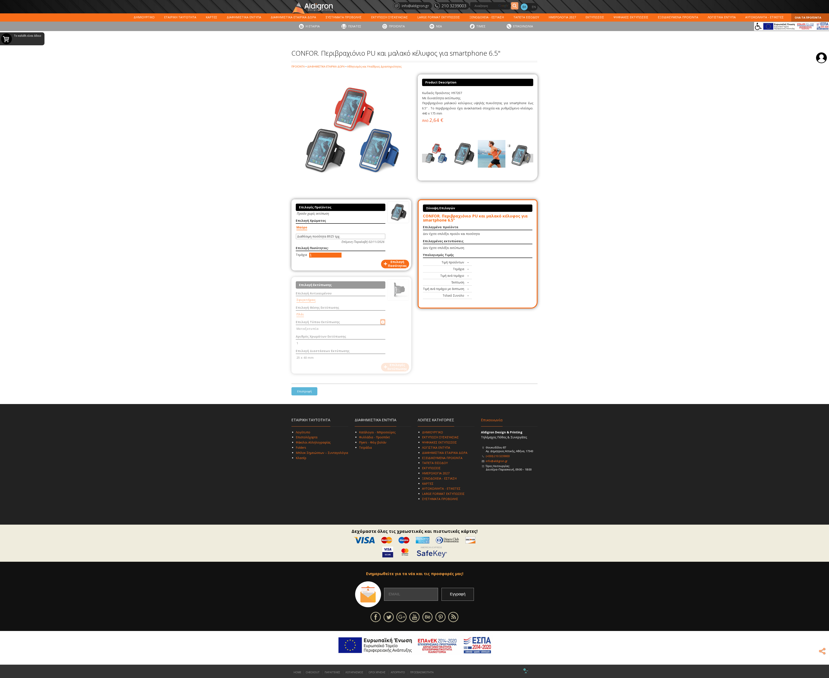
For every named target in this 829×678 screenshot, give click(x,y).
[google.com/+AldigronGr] (402, 617)
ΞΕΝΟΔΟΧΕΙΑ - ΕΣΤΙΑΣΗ (486, 17)
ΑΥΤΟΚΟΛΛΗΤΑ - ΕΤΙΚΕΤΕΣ (764, 17)
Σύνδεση (821, 57)
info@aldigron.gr (497, 461)
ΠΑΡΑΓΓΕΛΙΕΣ (332, 672)
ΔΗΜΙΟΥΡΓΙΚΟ (144, 17)
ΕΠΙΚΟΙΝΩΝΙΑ (523, 26)
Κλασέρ (301, 458)
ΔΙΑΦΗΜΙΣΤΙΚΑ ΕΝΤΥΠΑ (244, 17)
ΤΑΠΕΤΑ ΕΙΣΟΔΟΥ (526, 17)
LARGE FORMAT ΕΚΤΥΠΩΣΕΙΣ (438, 17)
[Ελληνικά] (524, 6)
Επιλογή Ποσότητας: (312, 248)
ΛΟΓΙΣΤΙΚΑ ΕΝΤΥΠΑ (722, 17)
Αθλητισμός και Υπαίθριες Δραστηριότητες (374, 66)
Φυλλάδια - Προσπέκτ (374, 437)
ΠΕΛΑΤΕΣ (354, 26)
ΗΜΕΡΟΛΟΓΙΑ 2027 (562, 17)
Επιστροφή (304, 391)
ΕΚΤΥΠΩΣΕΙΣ (594, 17)
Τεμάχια (301, 255)
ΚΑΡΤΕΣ (211, 17)
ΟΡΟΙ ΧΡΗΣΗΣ (377, 672)
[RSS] (453, 617)
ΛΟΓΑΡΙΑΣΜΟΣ (354, 672)
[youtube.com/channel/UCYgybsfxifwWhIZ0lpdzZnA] (414, 617)
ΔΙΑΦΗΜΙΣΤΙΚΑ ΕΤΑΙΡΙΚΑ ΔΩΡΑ (293, 17)
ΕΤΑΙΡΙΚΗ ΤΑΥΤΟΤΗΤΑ (180, 17)
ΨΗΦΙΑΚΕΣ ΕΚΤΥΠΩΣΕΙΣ (631, 17)
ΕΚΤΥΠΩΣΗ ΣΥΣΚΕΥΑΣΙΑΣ (389, 17)
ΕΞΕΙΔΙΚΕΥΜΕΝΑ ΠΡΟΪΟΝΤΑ (678, 17)
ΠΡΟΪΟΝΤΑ (397, 26)
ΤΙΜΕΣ (481, 26)
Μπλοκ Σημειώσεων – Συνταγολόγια (322, 453)
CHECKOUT (313, 672)
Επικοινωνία (492, 419)
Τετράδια (365, 447)
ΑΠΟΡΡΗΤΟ (398, 672)
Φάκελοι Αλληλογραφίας (313, 442)
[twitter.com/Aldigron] (389, 617)
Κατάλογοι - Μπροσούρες (377, 432)
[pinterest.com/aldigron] (440, 617)
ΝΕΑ (439, 26)
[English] (533, 6)
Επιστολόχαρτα (306, 437)
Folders (301, 447)
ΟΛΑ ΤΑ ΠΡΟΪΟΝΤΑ (808, 17)
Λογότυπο (303, 432)
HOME (297, 672)
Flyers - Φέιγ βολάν (372, 442)
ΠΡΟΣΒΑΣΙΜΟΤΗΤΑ (422, 672)
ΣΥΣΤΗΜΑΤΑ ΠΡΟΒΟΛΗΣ (344, 17)
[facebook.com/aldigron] (376, 617)
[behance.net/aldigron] (427, 617)
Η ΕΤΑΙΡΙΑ (312, 26)
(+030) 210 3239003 (498, 456)
